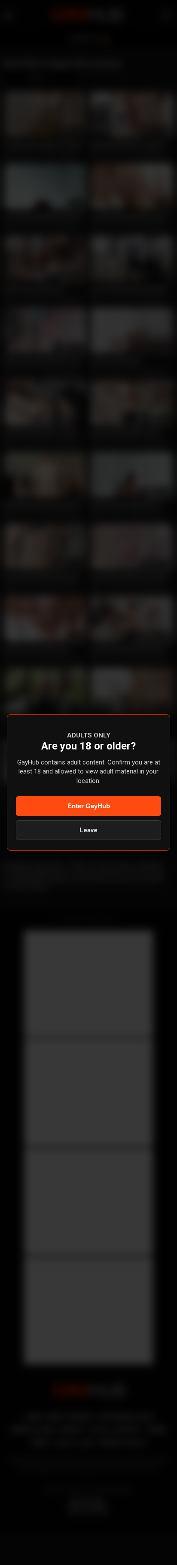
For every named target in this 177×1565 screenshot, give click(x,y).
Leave (88, 830)
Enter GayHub (88, 806)
